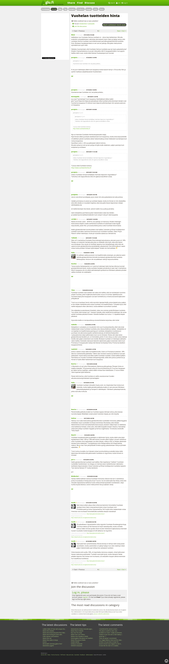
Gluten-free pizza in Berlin (78, 640)
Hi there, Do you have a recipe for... (109, 642)
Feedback (82, 655)
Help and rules (69, 655)
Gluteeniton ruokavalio (87, 24)
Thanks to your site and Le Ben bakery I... (111, 634)
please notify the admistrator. (102, 614)
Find (80, 2)
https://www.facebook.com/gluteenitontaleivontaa (83, 517)
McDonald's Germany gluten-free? (52, 644)
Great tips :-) (102, 636)
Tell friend (62, 655)
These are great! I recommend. (108, 638)
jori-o (73, 459)
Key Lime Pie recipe (76, 633)
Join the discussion (80, 26)
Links (95, 9)
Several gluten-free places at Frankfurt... (82, 638)
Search (112, 3)
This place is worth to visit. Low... (108, 631)
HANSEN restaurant (76, 645)
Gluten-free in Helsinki (77, 631)
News (49, 655)
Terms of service (55, 655)
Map (60, 9)
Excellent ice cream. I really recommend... (110, 633)
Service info (44, 655)
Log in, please (80, 592)
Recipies (72, 9)
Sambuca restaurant (76, 644)
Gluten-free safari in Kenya (50, 640)
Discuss (90, 2)
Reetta (73, 364)
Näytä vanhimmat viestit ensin (114, 25)
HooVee (74, 264)
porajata (74, 57)
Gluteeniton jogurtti (48, 645)
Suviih (73, 502)
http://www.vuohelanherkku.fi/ (81, 128)
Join (119, 3)
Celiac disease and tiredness (51, 636)
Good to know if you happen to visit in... (110, 644)
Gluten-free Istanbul (48, 631)
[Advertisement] (99, 82)
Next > (119, 31)
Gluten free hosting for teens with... (53, 634)
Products (80, 9)
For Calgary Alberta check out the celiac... (110, 640)
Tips (65, 9)
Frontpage (45, 9)
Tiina (73, 290)
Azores (45, 642)
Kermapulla (75, 96)
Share (71, 2)
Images (88, 9)
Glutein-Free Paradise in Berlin (79, 636)
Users (102, 9)
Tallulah (74, 238)
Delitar (73, 418)
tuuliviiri (74, 349)
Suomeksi (76, 655)
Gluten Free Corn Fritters (78, 634)
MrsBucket (75, 476)
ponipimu (74, 194)
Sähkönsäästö (89, 655)
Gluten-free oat (47, 638)
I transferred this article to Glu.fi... (108, 629)
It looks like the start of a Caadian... (109, 645)
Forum (54, 9)
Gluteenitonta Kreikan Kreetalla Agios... (82, 629)
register (85, 597)
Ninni (73, 35)
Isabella (74, 324)
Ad (72, 76)
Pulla (73, 252)
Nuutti (73, 435)
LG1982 (73, 219)
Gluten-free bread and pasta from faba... (54, 633)
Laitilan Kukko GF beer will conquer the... (54, 629)
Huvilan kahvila (75, 642)
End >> (124, 31)
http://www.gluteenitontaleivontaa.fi (95, 514)
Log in (125, 3)
